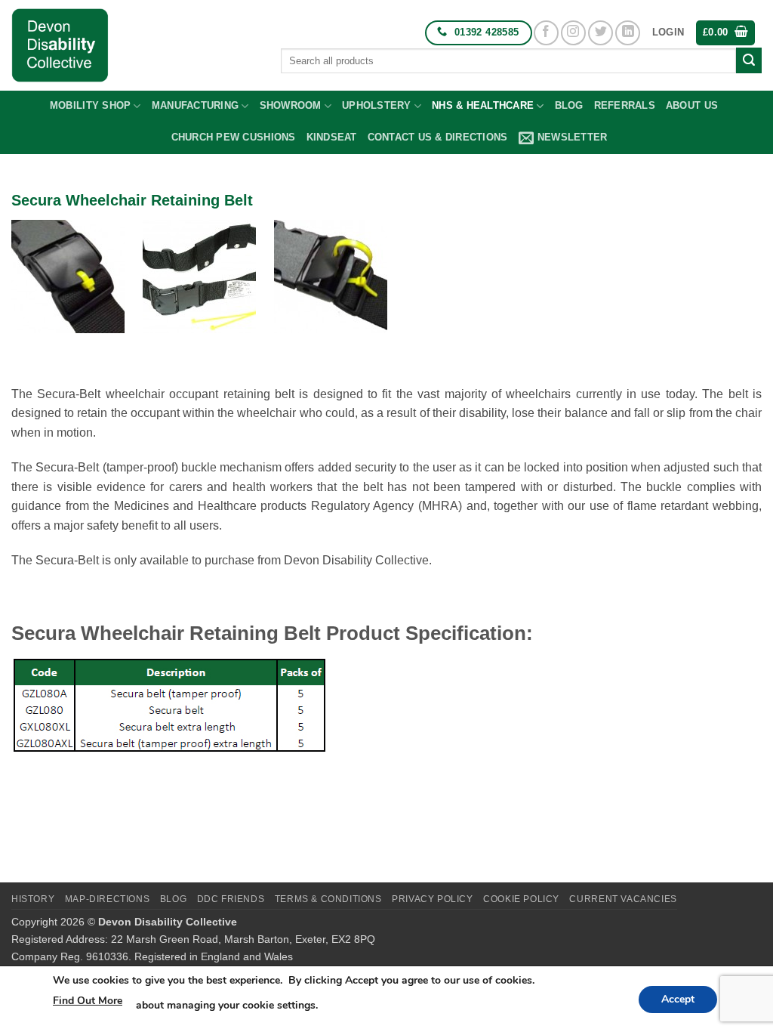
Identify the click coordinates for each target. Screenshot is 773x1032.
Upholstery (376, 105)
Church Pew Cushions (233, 137)
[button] (668, 32)
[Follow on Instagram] (573, 32)
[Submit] (749, 60)
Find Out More (87, 1000)
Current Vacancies (622, 899)
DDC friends (231, 899)
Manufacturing (195, 105)
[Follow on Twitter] (600, 32)
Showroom (291, 105)
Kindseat (331, 137)
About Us (692, 105)
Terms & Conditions (328, 899)
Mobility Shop (90, 105)
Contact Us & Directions (438, 137)
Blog (569, 105)
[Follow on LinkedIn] (627, 32)
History (32, 899)
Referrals (624, 105)
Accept (677, 999)
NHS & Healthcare (483, 105)
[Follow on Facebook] (546, 32)
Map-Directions (107, 899)
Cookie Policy (521, 899)
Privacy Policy (432, 899)
